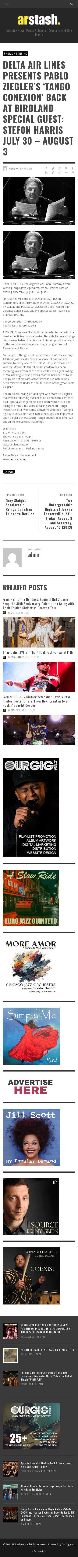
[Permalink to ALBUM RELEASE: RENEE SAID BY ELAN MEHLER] (10, 1355)
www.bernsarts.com (15, 459)
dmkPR (11, 612)
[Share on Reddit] (59, 172)
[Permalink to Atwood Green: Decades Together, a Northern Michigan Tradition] (10, 1491)
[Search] (7, 4)
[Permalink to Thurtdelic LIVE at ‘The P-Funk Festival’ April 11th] (39, 677)
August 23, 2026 (36, 1336)
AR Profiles (27, 1494)
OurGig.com (68, 1544)
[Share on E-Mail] (72, 172)
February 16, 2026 (25, 710)
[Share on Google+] (59, 168)
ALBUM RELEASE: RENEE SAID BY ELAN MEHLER (48, 1350)
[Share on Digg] (66, 172)
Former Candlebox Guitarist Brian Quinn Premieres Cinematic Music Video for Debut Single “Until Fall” (46, 1376)
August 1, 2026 (33, 1523)
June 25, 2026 (36, 1383)
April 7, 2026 (32, 657)
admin (12, 169)
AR (22, 1523)
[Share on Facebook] (46, 168)
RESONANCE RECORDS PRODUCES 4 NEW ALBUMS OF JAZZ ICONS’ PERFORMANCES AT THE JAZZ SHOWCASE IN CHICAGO (46, 1328)
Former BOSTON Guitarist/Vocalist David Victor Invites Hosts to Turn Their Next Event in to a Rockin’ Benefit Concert (36, 701)
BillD (23, 1336)
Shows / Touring (15, 53)
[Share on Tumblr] (72, 168)
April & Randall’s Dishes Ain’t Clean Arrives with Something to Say (46, 1464)
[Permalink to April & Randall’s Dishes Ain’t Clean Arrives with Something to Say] (10, 1468)
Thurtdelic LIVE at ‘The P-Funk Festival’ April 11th (38, 652)
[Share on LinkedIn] (46, 172)
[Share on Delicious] (52, 172)
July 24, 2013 (25, 169)
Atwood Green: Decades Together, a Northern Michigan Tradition (47, 1487)
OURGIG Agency (16, 657)
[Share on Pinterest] (66, 168)
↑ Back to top (39, 1551)
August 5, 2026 (42, 1494)
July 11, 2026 (22, 612)
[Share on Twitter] (52, 168)
